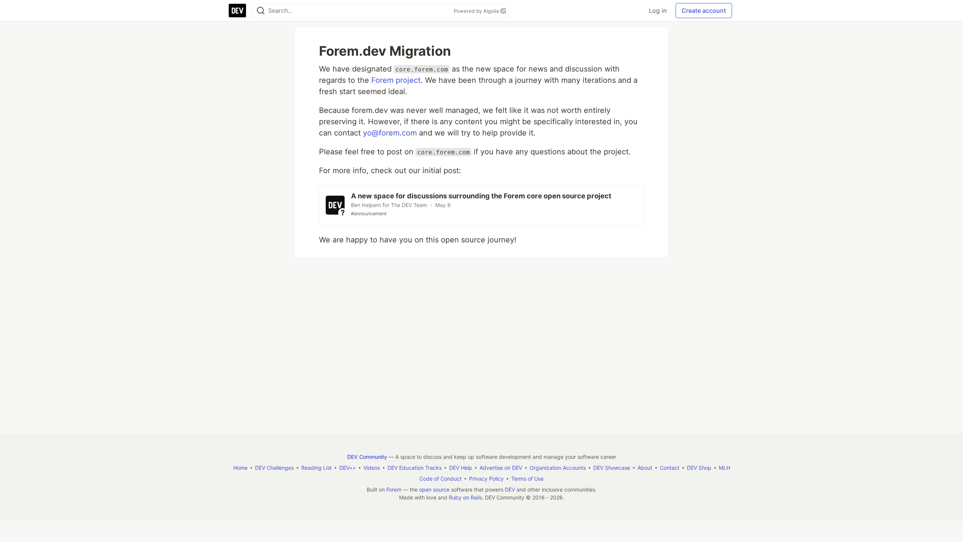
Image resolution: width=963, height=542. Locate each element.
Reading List (316, 467)
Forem (393, 489)
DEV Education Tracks (414, 467)
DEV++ (347, 467)
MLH (724, 467)
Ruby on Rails (465, 497)
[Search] (260, 11)
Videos (371, 467)
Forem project (396, 80)
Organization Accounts (558, 467)
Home (240, 467)
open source (434, 489)
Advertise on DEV (501, 467)
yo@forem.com (390, 132)
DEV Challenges (274, 467)
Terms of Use (527, 478)
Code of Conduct (440, 478)
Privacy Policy (486, 478)
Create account (704, 10)
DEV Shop (699, 467)
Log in (658, 10)
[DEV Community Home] (237, 10)
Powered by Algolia (477, 11)
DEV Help (460, 467)
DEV (510, 489)
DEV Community (367, 457)
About (645, 467)
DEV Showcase (611, 467)
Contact (669, 467)
